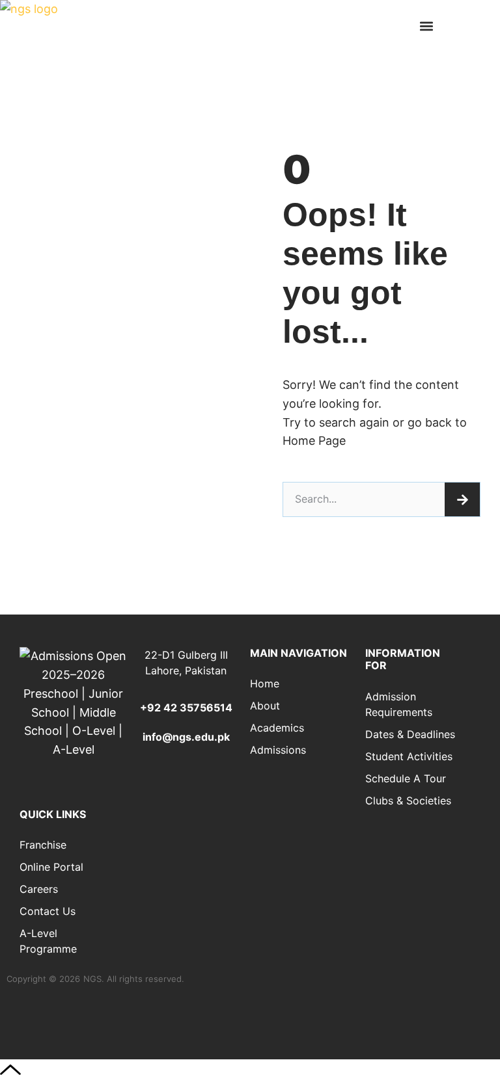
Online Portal (51, 866)
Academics (277, 727)
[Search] (462, 499)
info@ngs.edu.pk (186, 736)
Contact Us (48, 911)
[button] (426, 26)
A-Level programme (48, 941)
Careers (39, 888)
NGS (92, 978)
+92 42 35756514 (186, 707)
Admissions (278, 749)
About (265, 705)
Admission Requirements (398, 704)
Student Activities (408, 756)
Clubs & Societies (408, 800)
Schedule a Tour (405, 778)
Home (264, 683)
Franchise (43, 844)
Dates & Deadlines (410, 734)
